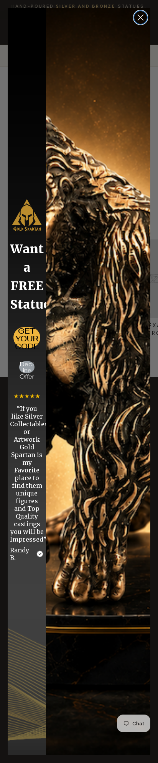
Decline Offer (27, 367)
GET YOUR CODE (27, 337)
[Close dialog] (140, 17)
